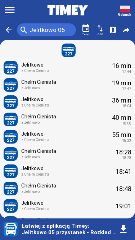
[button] (8, 29)
